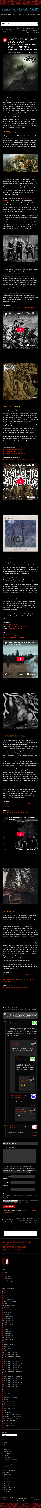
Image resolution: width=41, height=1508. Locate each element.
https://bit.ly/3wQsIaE (19, 626)
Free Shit (6, 1308)
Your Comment (10, 1147)
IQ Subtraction (7, 1312)
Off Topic (6, 1391)
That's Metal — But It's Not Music (12, 1414)
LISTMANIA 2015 (8, 1323)
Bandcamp (7, 1445)
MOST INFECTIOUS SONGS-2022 (13, 1380)
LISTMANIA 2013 (8, 1318)
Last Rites (6, 1468)
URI (10, 1189)
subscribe (14, 1202)
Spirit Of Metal (7, 1479)
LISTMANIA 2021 (8, 1335)
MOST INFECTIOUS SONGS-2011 (13, 1357)
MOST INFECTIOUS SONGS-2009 (13, 1352)
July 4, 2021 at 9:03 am (22, 1059)
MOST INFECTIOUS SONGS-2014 (13, 1363)
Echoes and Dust (8, 1457)
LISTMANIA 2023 (8, 1340)
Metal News (7, 1346)
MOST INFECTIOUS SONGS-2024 (13, 1384)
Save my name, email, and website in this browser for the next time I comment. (20, 1196)
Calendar (6, 1297)
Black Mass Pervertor (19, 1009)
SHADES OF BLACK (15, 52)
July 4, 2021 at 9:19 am (17, 1097)
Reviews (6, 1399)
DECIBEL (6, 1455)
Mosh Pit (6, 1350)
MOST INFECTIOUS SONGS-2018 (13, 1372)
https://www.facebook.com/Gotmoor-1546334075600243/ (20, 308)
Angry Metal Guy (8, 1442)
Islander (12, 1007)
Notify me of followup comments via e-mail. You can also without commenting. (20, 1201)
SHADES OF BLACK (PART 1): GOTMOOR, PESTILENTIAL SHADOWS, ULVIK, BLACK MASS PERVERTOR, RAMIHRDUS (22, 44)
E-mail (9, 1182)
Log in (5, 1274)
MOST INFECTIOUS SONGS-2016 (13, 1367)
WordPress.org (8, 1281)
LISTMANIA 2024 (8, 1342)
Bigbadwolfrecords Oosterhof (15, 1126)
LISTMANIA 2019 (8, 1331)
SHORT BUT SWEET (9, 1408)
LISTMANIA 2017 (8, 1327)
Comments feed (8, 1278)
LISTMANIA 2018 (8, 1329)
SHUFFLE (6, 1410)
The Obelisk (7, 1481)
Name (9, 1176)
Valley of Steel (8, 1491)
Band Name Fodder (9, 1293)
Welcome (6, 1427)
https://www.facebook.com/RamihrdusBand (15, 987)
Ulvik (37, 1011)
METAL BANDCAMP (9, 1470)
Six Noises (7, 1477)
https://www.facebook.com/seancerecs (14, 453)
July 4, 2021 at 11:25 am (24, 1081)
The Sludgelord (8, 1483)
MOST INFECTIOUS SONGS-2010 (13, 1355)
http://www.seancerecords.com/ (12, 451)
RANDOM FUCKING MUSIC (11, 1397)
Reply (34, 1038)
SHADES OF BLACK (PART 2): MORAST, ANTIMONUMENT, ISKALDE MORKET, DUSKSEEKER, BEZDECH (27, 30)
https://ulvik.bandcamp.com (11, 635)
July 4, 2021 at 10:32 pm (12, 1128)
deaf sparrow (7, 1453)
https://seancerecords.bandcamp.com (14, 449)
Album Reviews (8, 1291)
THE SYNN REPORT (9, 1421)
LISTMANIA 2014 (8, 1320)
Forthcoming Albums (9, 1305)
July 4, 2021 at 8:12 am (17, 1044)
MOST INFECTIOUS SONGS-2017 (13, 1369)
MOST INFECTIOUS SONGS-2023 (13, 1382)
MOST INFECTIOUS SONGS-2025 (13, 1386)
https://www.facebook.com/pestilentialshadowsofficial (18, 459)
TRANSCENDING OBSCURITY (12, 1487)
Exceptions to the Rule (10, 1301)
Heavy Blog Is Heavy (9, 1462)
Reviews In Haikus (9, 1401)
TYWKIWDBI (7, 1489)
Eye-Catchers (7, 1303)
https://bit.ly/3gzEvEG (16, 628)
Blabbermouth (8, 1447)
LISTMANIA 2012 (8, 1316)
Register (6, 1272)
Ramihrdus (33, 1011)
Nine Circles (7, 1474)
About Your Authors (9, 1288)
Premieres (6, 1395)
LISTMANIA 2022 (8, 1337)
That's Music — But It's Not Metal (12, 1416)
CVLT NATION (8, 1451)
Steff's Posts (7, 1412)
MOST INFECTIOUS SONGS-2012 (13, 1359)
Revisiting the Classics (10, 1404)
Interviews (6, 1310)
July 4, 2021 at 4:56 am (12, 1024)
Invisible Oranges (8, 1464)
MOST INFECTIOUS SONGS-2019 (13, 1374)
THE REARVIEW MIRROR (11, 1418)
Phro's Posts (7, 1393)
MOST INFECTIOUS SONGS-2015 (13, 1365)
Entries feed (7, 1276)
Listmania (6, 1314)
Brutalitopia (7, 1449)
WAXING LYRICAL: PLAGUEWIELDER (8, 30)
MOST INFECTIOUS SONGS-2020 (13, 1376)
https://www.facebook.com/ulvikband (13, 637)
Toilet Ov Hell (7, 1485)
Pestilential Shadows (33, 1009)
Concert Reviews (8, 1299)
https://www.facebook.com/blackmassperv (15, 812)
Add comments (34, 52)
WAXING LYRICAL (9, 1425)
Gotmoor (26, 1009)
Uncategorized (8, 1423)
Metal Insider (7, 1472)
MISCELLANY (7, 1348)
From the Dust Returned (10, 1459)
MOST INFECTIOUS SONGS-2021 (13, 1378)
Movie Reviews (8, 1389)
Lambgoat (6, 1466)
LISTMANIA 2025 (8, 1344)
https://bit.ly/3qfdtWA (11, 624)
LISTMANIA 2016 (8, 1325)
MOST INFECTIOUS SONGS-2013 (13, 1361)
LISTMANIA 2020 (8, 1333)
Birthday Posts (7, 1295)
